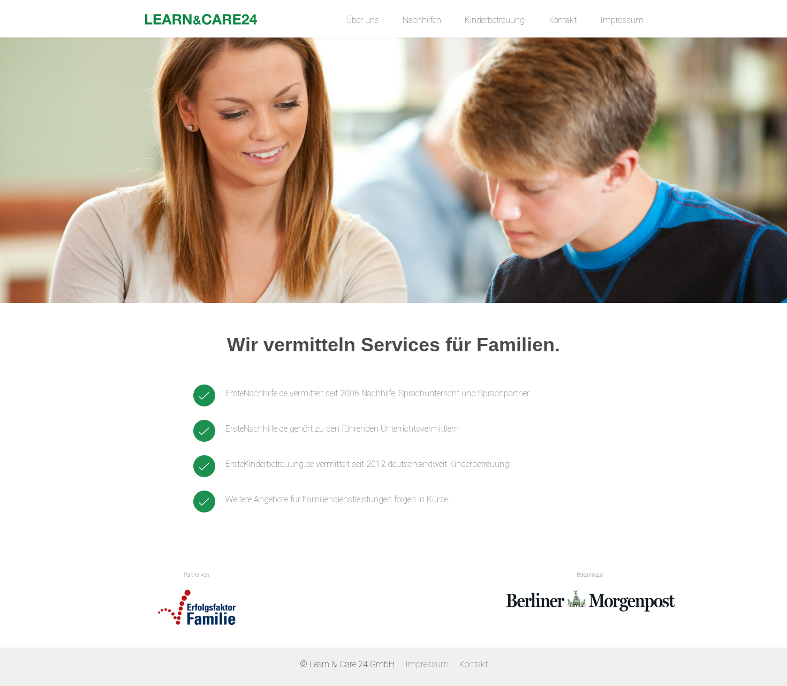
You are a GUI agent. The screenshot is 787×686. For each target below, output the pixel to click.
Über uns (362, 20)
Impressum (622, 20)
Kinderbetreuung (495, 20)
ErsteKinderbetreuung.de (269, 464)
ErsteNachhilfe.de (256, 393)
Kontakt (562, 20)
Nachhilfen (422, 20)
